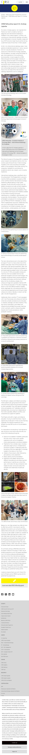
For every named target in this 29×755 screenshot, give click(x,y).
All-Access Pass (4, 638)
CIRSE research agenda (5, 675)
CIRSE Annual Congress (5, 640)
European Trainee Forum (6, 627)
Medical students (4, 629)
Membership (3, 618)
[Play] (14, 131)
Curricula (3, 693)
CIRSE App (3, 669)
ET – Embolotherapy (5, 645)
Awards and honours (5, 622)
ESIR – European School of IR (6, 651)
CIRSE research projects (5, 678)
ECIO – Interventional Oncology (7, 642)
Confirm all (14, 742)
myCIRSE (20, 2)
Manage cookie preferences (14, 747)
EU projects (3, 631)
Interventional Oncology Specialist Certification (10, 691)
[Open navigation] (27, 2)
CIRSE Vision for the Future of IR (7, 609)
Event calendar (4, 654)
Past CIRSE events (4, 656)
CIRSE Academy (4, 664)
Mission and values (4, 606)
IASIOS (2, 695)
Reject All (14, 751)
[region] (14, 725)
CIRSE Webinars (4, 667)
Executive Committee (5, 611)
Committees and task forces (6, 613)
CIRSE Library (3, 662)
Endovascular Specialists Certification (8, 688)
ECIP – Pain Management (6, 647)
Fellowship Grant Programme (7, 625)
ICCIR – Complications (5, 649)
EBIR (2, 686)
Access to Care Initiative (5, 615)
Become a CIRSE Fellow (5, 620)
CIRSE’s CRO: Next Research (6, 680)
